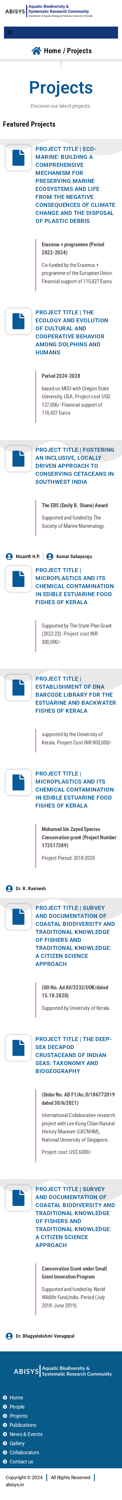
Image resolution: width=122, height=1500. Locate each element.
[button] (9, 33)
